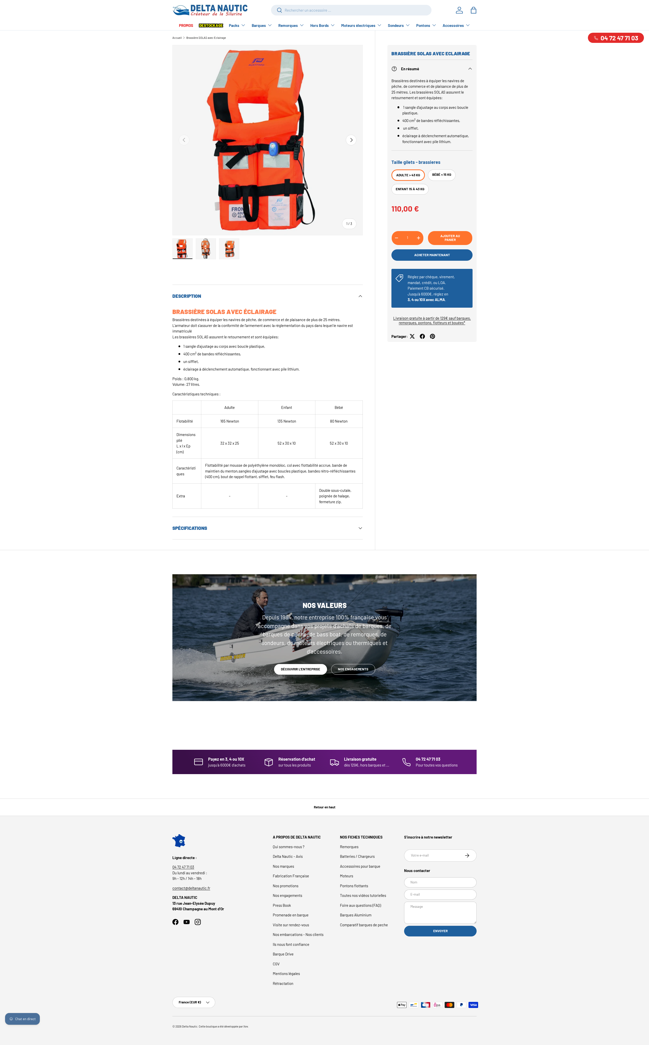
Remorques (288, 25)
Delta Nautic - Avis (288, 856)
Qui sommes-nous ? (288, 846)
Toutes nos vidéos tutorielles (363, 895)
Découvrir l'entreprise (300, 669)
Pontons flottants (354, 885)
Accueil (177, 37)
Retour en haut (324, 807)
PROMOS (186, 25)
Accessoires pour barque (360, 866)
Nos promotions (285, 885)
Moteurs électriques (358, 25)
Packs (234, 25)
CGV (276, 964)
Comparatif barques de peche (364, 924)
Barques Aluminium (355, 915)
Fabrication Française (291, 876)
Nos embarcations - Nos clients (298, 934)
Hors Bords (319, 25)
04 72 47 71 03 (183, 867)
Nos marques (283, 866)
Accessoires (453, 25)
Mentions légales (286, 973)
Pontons (423, 25)
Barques (259, 25)
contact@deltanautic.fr (191, 888)
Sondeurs (396, 25)
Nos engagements (353, 669)
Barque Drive (283, 954)
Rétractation (283, 983)
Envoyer (440, 931)
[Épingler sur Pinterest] (432, 336)
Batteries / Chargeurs (357, 856)
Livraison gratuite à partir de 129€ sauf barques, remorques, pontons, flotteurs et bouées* (432, 320)
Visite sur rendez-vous (291, 924)
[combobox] (351, 10)
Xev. (246, 1026)
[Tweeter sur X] (412, 336)
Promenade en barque (291, 915)
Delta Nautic (189, 1026)
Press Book (282, 905)
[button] (473, 10)
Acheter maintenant (432, 255)
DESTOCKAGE (211, 25)
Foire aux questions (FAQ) (360, 905)
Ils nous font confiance (291, 944)
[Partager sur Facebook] (422, 336)
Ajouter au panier (450, 238)
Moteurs (346, 876)
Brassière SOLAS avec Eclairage (206, 37)
